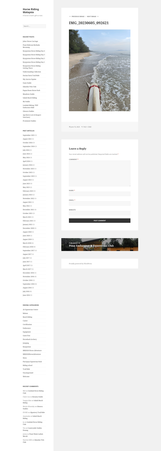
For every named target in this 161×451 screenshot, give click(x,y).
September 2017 (28, 250)
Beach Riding (27, 317)
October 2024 (27, 143)
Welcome (26, 376)
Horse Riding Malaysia (31, 10)
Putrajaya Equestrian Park (32, 362)
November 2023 (28, 169)
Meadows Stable (28, 94)
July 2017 (26, 258)
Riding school (27, 365)
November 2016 (28, 277)
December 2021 (28, 210)
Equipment (27, 332)
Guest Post (26, 336)
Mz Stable (26, 102)
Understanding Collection (32, 72)
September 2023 (28, 176)
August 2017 (27, 254)
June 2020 (26, 236)
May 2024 (26, 158)
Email (72, 200)
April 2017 (26, 265)
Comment (74, 159)
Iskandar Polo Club (29, 87)
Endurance (27, 328)
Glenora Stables (28, 111)
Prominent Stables (29, 121)
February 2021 (28, 221)
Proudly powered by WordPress (80, 264)
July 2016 (26, 291)
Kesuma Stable (37, 397)
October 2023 (27, 172)
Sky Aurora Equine (29, 79)
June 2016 (26, 295)
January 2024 (27, 165)
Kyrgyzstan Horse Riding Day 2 (34, 58)
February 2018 (28, 247)
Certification (27, 324)
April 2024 (26, 161)
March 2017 (27, 269)
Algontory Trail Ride (37, 412)
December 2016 (28, 273)
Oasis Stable (27, 83)
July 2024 (26, 150)
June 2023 (26, 184)
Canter (25, 321)
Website (72, 210)
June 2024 (26, 154)
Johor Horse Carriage (30, 41)
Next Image (91, 16)
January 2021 (27, 224)
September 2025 (28, 135)
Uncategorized (28, 373)
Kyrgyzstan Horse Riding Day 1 (34, 62)
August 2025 (27, 139)
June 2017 (26, 262)
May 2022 (26, 206)
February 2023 (28, 191)
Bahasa (25, 313)
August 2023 (27, 180)
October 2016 (27, 280)
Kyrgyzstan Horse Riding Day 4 (34, 51)
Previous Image (78, 16)
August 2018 (27, 239)
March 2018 (27, 243)
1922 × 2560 (87, 127)
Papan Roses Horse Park (31, 90)
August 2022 (27, 202)
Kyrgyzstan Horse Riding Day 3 (34, 55)
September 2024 (28, 146)
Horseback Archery (30, 339)
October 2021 (27, 213)
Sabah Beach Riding (30, 98)
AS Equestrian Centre (30, 310)
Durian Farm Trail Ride (31, 75)
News (25, 358)
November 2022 (28, 198)
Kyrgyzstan (27, 347)
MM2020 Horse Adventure (32, 350)
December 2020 (28, 228)
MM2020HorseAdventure (32, 354)
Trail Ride (26, 369)
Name (72, 190)
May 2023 (26, 187)
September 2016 (28, 284)
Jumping (26, 343)
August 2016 (27, 288)
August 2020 (27, 232)
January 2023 (27, 195)
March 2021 (27, 217)
